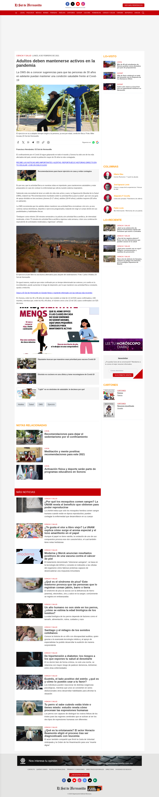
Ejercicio (51, 404)
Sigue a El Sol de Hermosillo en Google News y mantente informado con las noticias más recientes (54, 293)
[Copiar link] (43, 142)
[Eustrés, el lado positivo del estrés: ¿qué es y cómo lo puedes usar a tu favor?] (29, 686)
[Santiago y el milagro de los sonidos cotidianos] (29, 637)
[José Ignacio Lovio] (107, 186)
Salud (31, 404)
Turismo (120, 13)
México (38, 13)
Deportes (129, 13)
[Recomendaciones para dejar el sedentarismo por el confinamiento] (29, 437)
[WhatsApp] (28, 142)
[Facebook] (67, 4)
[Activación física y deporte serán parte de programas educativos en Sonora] (29, 472)
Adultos (21, 404)
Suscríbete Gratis (123, 375)
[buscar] (143, 12)
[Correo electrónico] (38, 142)
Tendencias (96, 13)
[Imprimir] (48, 142)
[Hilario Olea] (107, 175)
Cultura (87, 13)
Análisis (62, 13)
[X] (73, 4)
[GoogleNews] (85, 780)
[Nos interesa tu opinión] (79, 761)
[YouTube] (78, 4)
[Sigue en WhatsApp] (93, 142)
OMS (41, 404)
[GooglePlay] (95, 780)
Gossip (79, 13)
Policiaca (30, 13)
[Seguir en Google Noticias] (97, 142)
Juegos (137, 13)
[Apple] (90, 780)
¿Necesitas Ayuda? (79, 775)
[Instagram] (83, 4)
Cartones (71, 13)
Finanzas (53, 13)
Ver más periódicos (133, 5)
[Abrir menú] (16, 12)
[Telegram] (33, 142)
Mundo (45, 13)
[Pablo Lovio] (107, 209)
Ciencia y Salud (109, 13)
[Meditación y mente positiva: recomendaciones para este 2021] (29, 454)
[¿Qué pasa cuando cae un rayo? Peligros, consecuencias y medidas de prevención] (109, 249)
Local (22, 13)
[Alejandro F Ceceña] (107, 198)
